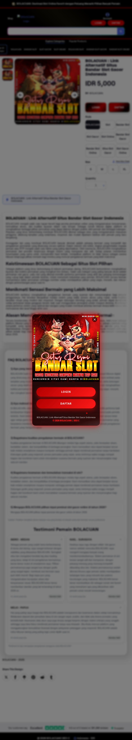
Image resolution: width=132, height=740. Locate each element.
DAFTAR (66, 403)
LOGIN (66, 392)
